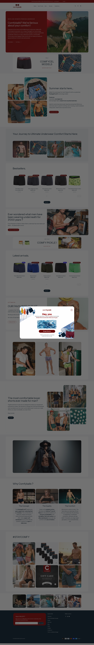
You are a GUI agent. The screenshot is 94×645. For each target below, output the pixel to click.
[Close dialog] (72, 310)
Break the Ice (47, 331)
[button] (47, 324)
